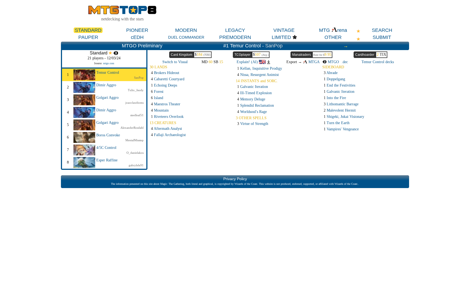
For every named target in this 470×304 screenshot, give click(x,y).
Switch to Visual (175, 62)
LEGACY (235, 30)
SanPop (274, 45)
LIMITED (281, 37)
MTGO (333, 62)
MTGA (313, 62)
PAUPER (88, 37)
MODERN (186, 30)
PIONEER (137, 30)
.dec (345, 62)
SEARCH (382, 30)
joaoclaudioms (134, 102)
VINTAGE (284, 30)
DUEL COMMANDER (186, 37)
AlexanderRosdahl (132, 127)
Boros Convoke (108, 135)
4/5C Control (106, 148)
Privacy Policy (235, 179)
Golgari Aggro (107, 98)
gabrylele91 (136, 165)
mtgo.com (108, 63)
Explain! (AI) (248, 62)
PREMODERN (235, 37)
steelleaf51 (137, 115)
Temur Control (107, 72)
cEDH (137, 37)
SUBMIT (382, 37)
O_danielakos (135, 152)
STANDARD (88, 30)
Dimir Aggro (106, 85)
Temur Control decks (377, 62)
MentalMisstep (134, 140)
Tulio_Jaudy (136, 90)
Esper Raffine (107, 160)
